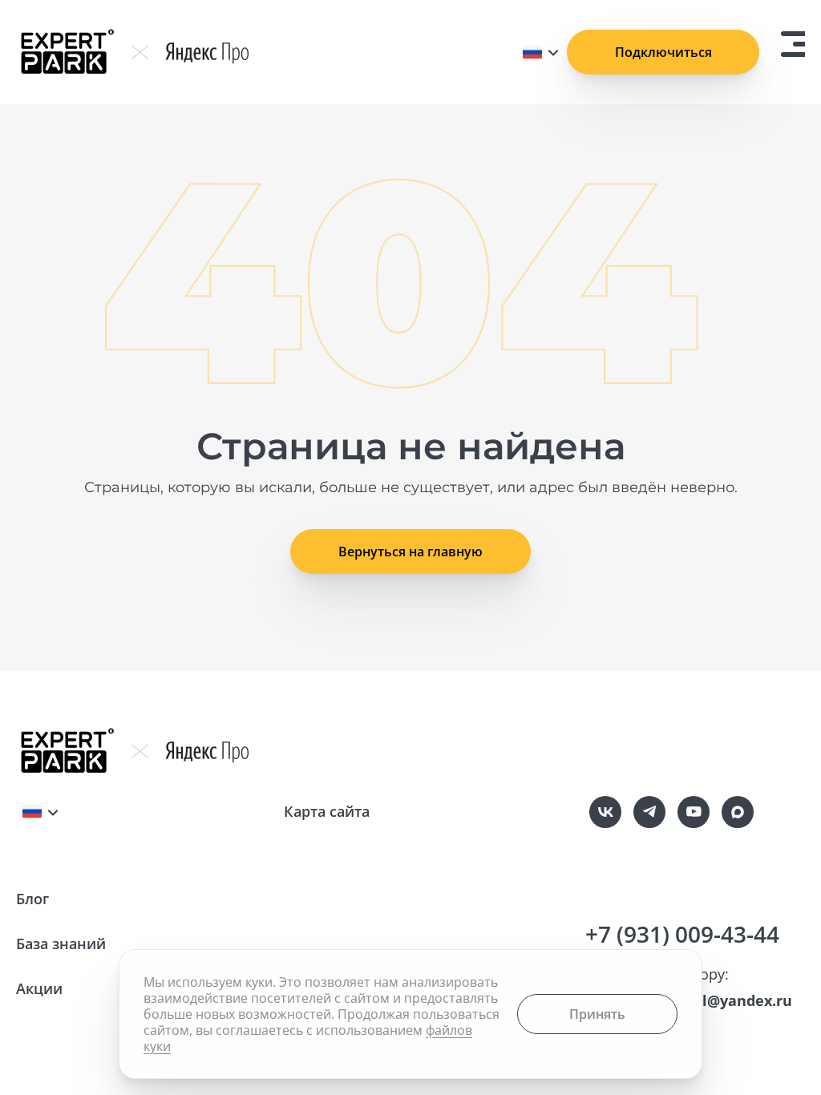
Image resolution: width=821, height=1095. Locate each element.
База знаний (61, 943)
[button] (410, 551)
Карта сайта (327, 811)
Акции (39, 988)
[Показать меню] (793, 44)
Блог (32, 898)
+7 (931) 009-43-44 (682, 934)
